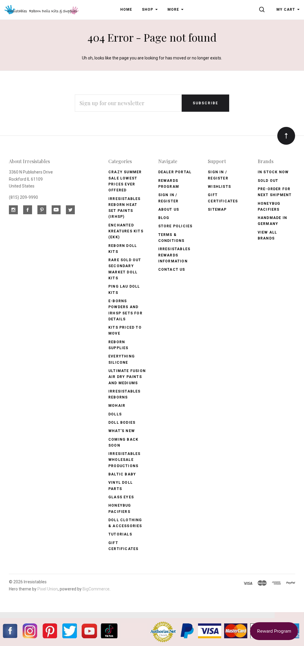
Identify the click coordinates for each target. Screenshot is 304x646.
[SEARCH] (263, 9)
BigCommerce (96, 589)
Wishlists (219, 187)
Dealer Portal (175, 172)
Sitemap (217, 209)
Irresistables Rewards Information (174, 255)
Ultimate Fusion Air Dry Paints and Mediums (127, 377)
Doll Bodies (121, 422)
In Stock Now (273, 172)
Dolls (115, 414)
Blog (164, 218)
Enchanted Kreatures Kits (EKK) (125, 231)
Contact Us (171, 269)
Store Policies (175, 226)
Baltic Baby (122, 474)
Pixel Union (47, 589)
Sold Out (268, 181)
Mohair (116, 406)
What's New (121, 431)
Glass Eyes (121, 497)
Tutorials (120, 534)
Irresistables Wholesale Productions (124, 460)
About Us (168, 209)
